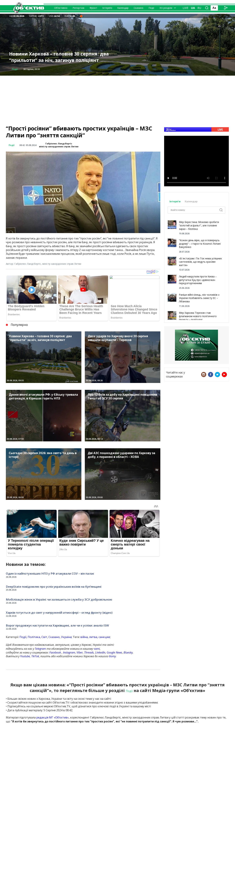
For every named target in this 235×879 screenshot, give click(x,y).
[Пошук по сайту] (207, 8)
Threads (89, 652)
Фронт (93, 7)
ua (193, 8)
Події (151, 7)
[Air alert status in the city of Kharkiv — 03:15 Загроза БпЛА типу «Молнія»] (81, 16)
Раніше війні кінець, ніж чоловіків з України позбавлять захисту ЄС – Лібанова (199, 298)
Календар (123, 7)
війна (84, 637)
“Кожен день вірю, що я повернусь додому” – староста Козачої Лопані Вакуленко (200, 244)
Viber (80, 652)
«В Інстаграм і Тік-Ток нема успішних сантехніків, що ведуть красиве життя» (200, 262)
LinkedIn (100, 652)
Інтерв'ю (175, 201)
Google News (114, 652)
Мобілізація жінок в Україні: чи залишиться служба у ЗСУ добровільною (59, 599)
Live (185, 8)
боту (112, 656)
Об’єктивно (60, 7)
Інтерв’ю (107, 7)
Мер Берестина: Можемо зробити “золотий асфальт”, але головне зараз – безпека (199, 225)
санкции (104, 637)
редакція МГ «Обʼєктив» (52, 717)
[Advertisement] (117, 100)
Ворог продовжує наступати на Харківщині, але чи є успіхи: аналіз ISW (57, 625)
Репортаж (78, 7)
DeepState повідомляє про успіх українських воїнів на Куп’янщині (53, 587)
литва (93, 637)
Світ (44, 637)
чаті (97, 649)
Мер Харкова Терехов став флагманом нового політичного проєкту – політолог (198, 316)
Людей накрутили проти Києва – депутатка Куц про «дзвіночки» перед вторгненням (198, 280)
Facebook (55, 652)
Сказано (138, 7)
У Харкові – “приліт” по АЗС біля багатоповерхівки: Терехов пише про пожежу (64, 57)
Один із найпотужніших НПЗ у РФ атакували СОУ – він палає (50, 573)
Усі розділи (165, 7)
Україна (66, 637)
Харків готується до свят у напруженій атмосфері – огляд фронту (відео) (59, 612)
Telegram (40, 649)
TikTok (35, 656)
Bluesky (128, 652)
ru (199, 8)
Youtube (25, 656)
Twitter (217, 374)
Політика (34, 637)
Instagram (69, 652)
